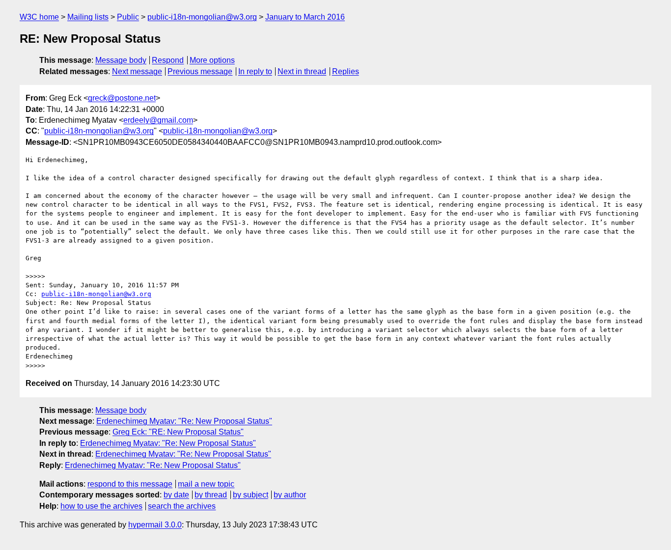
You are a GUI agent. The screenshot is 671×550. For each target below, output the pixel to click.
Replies (345, 71)
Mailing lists (88, 17)
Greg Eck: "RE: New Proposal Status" (178, 432)
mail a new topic (206, 484)
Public (128, 17)
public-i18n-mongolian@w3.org (202, 17)
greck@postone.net (122, 98)
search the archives (182, 506)
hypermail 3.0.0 (155, 525)
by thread (211, 495)
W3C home (39, 17)
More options (212, 60)
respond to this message (129, 484)
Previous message (200, 71)
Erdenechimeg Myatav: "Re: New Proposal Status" (184, 421)
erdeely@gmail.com (158, 120)
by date (176, 495)
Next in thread (302, 71)
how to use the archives (101, 506)
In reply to (255, 71)
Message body (120, 60)
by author (290, 495)
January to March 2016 (305, 17)
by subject (250, 495)
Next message (137, 71)
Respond (168, 60)
